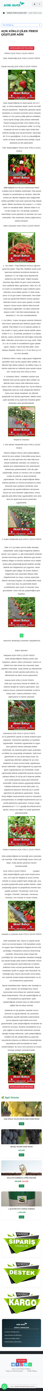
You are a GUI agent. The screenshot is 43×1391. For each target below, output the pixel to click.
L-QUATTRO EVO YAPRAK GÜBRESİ (21, 1209)
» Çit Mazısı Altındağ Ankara (12, 1332)
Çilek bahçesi (9, 188)
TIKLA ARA (22, 1361)
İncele (21, 1124)
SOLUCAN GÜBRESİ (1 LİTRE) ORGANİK (21, 1178)
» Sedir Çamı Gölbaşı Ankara (12, 1338)
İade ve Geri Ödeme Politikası (21, 1369)
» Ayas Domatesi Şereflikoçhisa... (13, 1335)
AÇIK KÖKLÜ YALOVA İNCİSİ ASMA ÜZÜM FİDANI (21, 1119)
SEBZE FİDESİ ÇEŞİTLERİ (17, 13)
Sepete (17, 1245)
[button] (4, 1387)
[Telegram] (13, 1364)
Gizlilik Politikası (32, 1371)
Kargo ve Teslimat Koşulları (14, 1371)
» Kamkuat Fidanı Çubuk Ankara (13, 1342)
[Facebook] (17, 1364)
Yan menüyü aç (8, 25)
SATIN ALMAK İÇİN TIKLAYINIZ (21, 48)
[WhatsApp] (30, 1364)
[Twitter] (26, 1364)
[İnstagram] (22, 1364)
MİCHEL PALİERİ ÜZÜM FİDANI (21, 1147)
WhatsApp (14, 1275)
